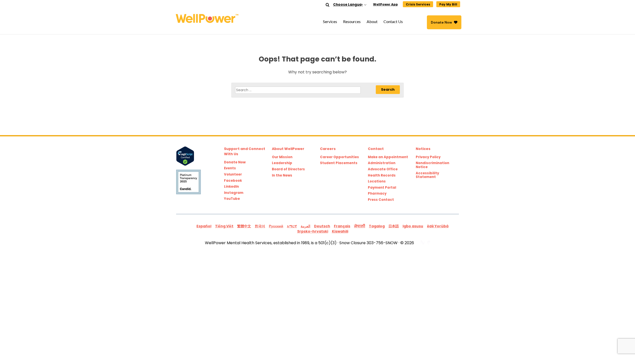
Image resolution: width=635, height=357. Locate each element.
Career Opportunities (339, 157)
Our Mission (282, 157)
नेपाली (359, 226)
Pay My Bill (448, 4)
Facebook (233, 181)
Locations (377, 181)
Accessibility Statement (427, 175)
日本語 (393, 226)
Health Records (382, 176)
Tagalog (377, 226)
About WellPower (288, 148)
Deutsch (322, 226)
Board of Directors (288, 169)
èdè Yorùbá (437, 226)
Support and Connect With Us (244, 151)
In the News (282, 176)
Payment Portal (382, 188)
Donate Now (441, 22)
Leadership (282, 163)
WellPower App (385, 4)
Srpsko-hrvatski (312, 231)
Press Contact (381, 200)
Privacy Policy (428, 157)
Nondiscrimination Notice (432, 165)
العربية (305, 226)
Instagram (233, 193)
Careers (328, 148)
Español (203, 226)
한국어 (260, 226)
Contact (376, 148)
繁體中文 (244, 226)
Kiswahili (340, 231)
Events (230, 168)
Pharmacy (377, 194)
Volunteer (233, 175)
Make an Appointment (388, 157)
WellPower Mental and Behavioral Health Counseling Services (208, 18)
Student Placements (338, 163)
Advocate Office (383, 169)
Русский (276, 226)
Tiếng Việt (224, 226)
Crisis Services (418, 4)
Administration (381, 163)
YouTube (232, 199)
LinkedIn (231, 187)
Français (342, 226)
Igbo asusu (413, 226)
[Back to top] (621, 343)
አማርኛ (292, 226)
